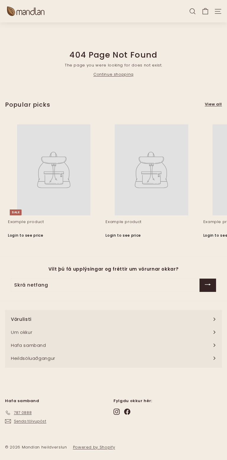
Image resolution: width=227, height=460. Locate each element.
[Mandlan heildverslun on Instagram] (117, 412)
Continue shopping (113, 74)
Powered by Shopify (94, 447)
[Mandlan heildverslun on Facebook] (127, 412)
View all (213, 104)
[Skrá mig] (208, 285)
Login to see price (25, 235)
